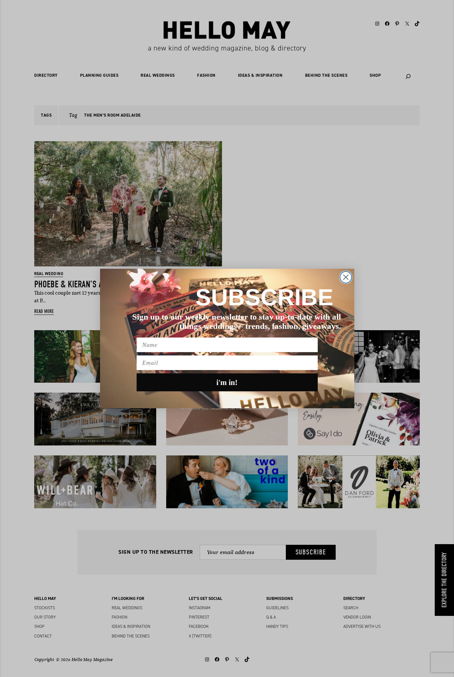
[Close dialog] (346, 277)
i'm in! (227, 382)
